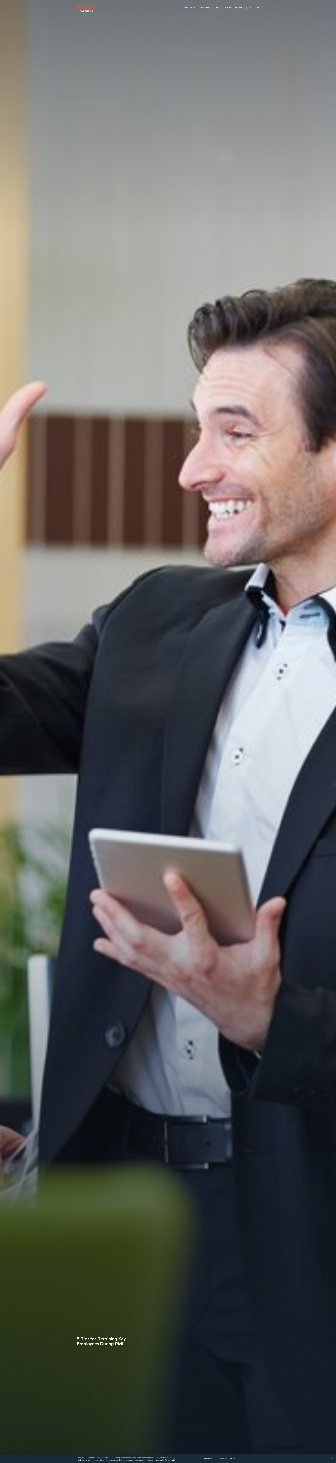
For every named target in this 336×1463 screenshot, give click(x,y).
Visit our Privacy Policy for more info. (161, 1460)
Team (218, 8)
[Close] (332, 1458)
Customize (208, 1458)
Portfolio (206, 8)
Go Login (254, 8)
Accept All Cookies (227, 1458)
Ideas (228, 8)
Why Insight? (190, 8)
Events (238, 8)
